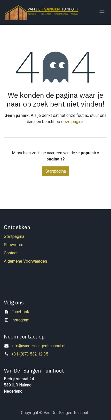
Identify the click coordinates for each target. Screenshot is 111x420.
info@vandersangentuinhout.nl (38, 345)
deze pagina (72, 121)
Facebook (20, 311)
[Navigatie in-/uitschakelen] (102, 12)
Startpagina (55, 171)
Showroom (13, 244)
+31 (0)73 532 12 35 (29, 354)
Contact (11, 253)
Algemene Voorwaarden (25, 261)
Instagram (20, 320)
